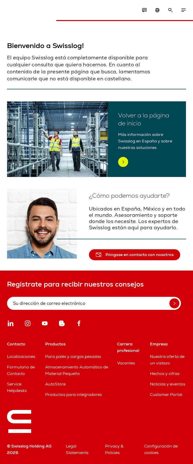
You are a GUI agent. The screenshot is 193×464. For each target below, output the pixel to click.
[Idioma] (157, 10)
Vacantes (126, 363)
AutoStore (55, 384)
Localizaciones (21, 356)
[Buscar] (170, 10)
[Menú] (183, 10)
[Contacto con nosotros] (144, 10)
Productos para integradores (73, 394)
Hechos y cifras (164, 373)
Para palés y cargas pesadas (73, 356)
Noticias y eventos (167, 384)
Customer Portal (166, 394)
